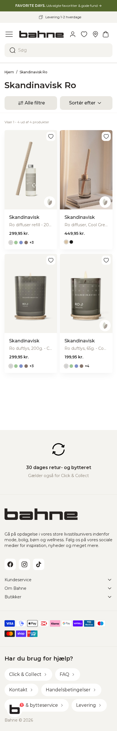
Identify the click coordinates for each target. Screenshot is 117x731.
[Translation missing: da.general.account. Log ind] (72, 34)
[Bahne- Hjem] (41, 34)
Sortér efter (82, 103)
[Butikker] (95, 34)
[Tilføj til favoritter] (50, 136)
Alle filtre (35, 103)
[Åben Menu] (9, 34)
